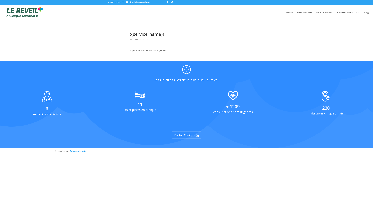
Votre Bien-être (304, 13)
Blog (366, 13)
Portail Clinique (184, 135)
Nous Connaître (324, 13)
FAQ (358, 13)
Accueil (289, 13)
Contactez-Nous (344, 13)
